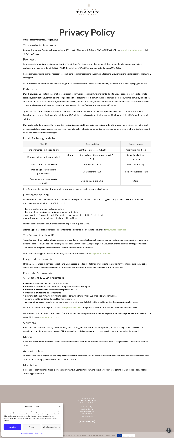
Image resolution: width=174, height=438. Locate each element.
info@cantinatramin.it (132, 50)
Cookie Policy (98, 435)
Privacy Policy (38, 433)
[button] (60, 406)
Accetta (12, 427)
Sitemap (113, 435)
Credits (106, 435)
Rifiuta (31, 427)
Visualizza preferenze (51, 427)
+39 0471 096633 (87, 414)
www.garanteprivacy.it (49, 317)
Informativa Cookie (27, 433)
